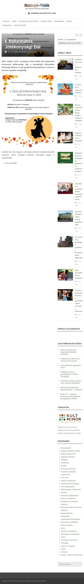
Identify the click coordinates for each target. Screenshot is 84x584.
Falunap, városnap (68, 469)
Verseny (64, 552)
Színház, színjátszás (69, 531)
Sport (63, 528)
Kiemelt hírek (46, 21)
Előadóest (65, 463)
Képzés (64, 492)
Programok (59, 21)
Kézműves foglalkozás (69, 495)
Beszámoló (7, 25)
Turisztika (64, 543)
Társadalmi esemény (69, 540)
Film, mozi (65, 478)
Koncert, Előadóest (68, 498)
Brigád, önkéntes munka (70, 451)
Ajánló (69, 21)
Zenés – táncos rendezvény (71, 555)
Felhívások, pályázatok (28, 21)
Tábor (63, 537)
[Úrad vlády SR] (70, 418)
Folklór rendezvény (68, 481)
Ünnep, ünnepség (68, 546)
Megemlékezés (67, 513)
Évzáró (63, 466)
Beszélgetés (66, 448)
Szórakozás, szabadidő (70, 534)
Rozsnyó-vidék (20, 25)
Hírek (14, 21)
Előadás (64, 460)
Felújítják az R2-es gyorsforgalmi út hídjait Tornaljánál (69, 374)
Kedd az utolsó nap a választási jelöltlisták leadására (68, 352)
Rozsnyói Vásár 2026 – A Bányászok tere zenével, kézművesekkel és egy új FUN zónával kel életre (70, 43)
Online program (67, 525)
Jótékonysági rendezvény (71, 489)
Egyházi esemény (68, 457)
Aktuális (6, 21)
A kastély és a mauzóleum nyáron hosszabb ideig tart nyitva (79, 191)
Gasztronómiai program (70, 484)
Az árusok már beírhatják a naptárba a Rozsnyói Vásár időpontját (79, 247)
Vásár (63, 549)
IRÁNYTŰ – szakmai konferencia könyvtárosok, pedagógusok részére (70, 396)
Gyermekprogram (67, 487)
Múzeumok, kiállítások (69, 522)
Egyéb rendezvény (68, 454)
